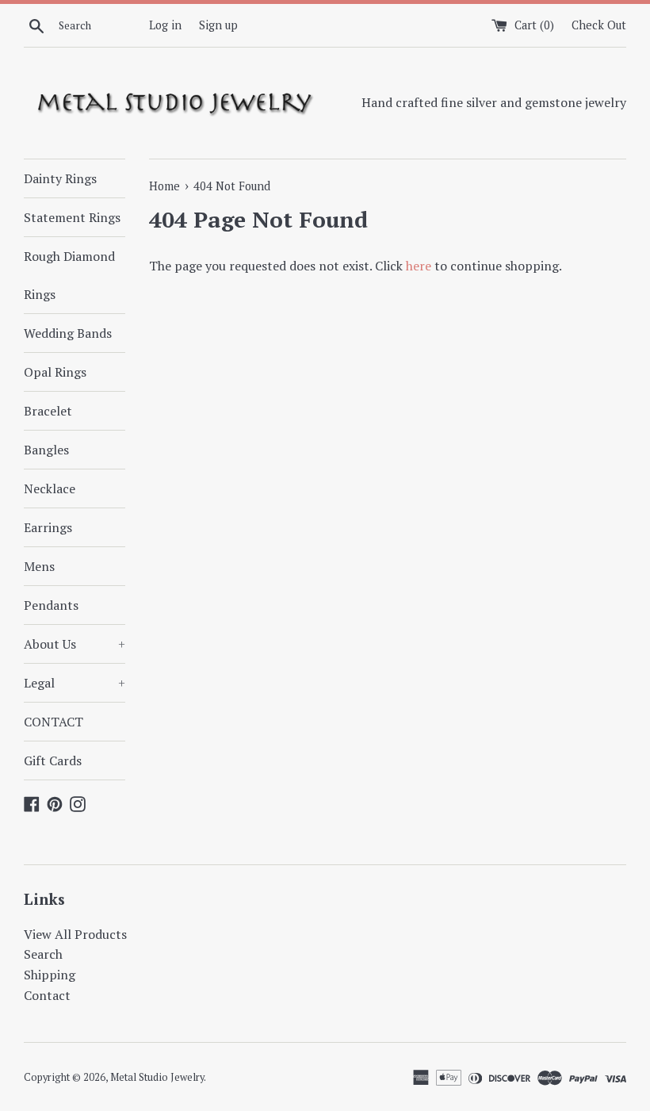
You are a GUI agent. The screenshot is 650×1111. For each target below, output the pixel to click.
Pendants (51, 605)
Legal (74, 683)
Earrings (48, 527)
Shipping (49, 974)
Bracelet (48, 410)
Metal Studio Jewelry (157, 1077)
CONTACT (53, 721)
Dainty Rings (60, 178)
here (418, 265)
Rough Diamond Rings (69, 275)
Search (43, 954)
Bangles (46, 449)
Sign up (218, 25)
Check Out (599, 25)
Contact (47, 995)
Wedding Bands (68, 333)
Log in (165, 25)
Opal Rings (55, 372)
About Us (74, 644)
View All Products (75, 934)
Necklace (49, 488)
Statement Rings (72, 217)
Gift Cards (53, 760)
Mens (39, 566)
